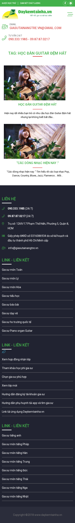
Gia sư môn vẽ (37, 314)
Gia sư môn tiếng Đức (37, 471)
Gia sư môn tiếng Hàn (37, 454)
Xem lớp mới (37, 386)
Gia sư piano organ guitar (37, 331)
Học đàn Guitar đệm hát (37, 104)
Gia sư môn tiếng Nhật (37, 497)
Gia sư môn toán (37, 270)
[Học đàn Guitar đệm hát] (37, 82)
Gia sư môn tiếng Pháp (37, 445)
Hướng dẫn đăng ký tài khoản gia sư (37, 395)
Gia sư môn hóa (37, 288)
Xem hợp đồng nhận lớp (37, 360)
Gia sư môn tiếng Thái (37, 480)
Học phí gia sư (37, 369)
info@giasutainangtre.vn (23, 248)
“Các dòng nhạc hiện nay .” (38, 163)
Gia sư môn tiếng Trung (37, 462)
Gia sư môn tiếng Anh (37, 436)
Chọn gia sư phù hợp (37, 377)
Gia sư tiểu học (37, 297)
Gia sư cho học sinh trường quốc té (37, 323)
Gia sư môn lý (37, 279)
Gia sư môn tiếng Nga (37, 412)
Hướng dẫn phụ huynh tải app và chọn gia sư (37, 404)
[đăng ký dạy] (27, 14)
